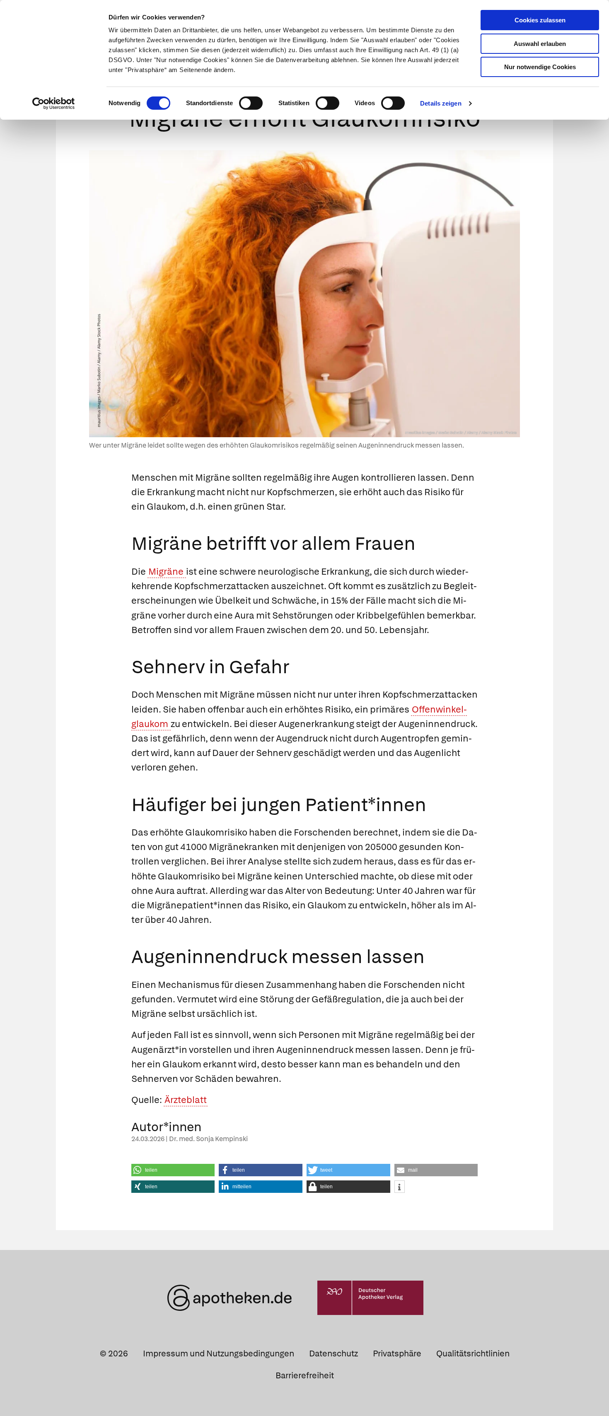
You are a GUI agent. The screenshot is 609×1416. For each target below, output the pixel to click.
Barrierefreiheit (305, 1375)
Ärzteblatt (185, 1100)
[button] (173, 1170)
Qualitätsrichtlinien (473, 1353)
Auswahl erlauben (540, 43)
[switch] (251, 103)
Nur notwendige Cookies (540, 66)
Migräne (166, 572)
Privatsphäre (397, 1353)
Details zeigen (440, 103)
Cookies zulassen (540, 20)
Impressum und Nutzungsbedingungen (218, 1353)
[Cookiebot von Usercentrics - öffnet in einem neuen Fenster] (53, 103)
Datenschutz (333, 1353)
